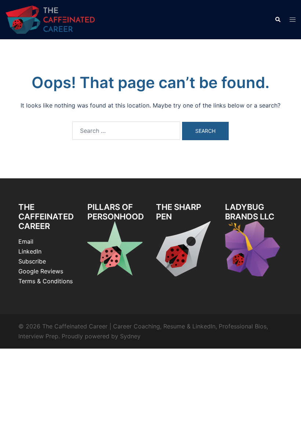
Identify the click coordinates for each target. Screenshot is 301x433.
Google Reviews (40, 271)
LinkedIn (29, 251)
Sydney (130, 336)
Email (25, 241)
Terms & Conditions (45, 281)
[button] (277, 19)
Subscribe (32, 261)
